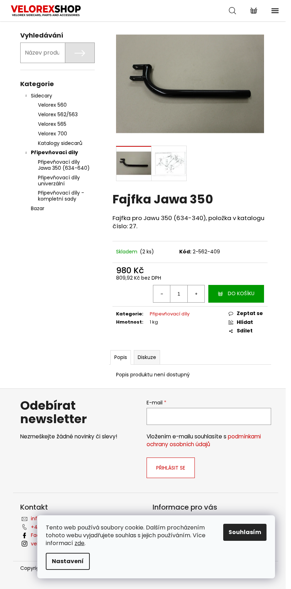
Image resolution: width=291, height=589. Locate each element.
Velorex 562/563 (58, 114)
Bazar (37, 208)
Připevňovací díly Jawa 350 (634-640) (64, 165)
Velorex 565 (52, 124)
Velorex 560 (52, 104)
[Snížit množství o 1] (161, 293)
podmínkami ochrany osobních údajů (204, 440)
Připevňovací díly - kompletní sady (61, 195)
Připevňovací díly (54, 152)
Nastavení (68, 561)
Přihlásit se (170, 467)
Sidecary (41, 95)
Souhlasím (245, 532)
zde (79, 543)
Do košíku (241, 293)
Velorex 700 (52, 133)
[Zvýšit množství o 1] (195, 293)
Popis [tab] (120, 357)
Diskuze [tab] (147, 357)
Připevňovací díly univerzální (59, 180)
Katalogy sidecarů (60, 143)
